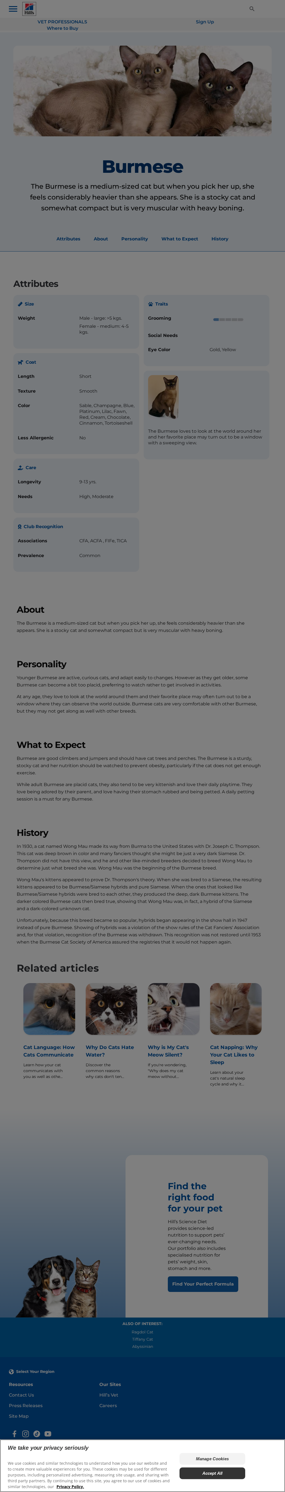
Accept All (212, 1473)
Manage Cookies (212, 1458)
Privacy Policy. (70, 1486)
